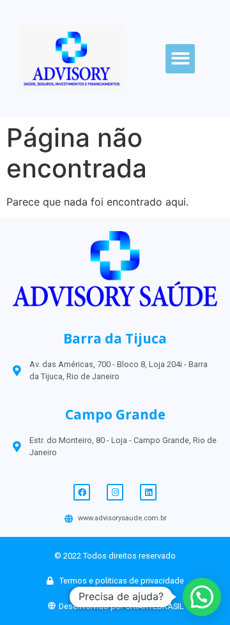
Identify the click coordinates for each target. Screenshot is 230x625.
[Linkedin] (148, 492)
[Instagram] (115, 492)
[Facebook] (81, 492)
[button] (180, 59)
